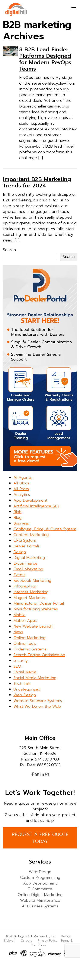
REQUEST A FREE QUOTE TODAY (40, 838)
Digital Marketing (29, 558)
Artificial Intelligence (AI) (36, 506)
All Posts (21, 489)
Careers (26, 940)
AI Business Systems (40, 906)
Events (19, 575)
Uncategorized (26, 689)
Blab (17, 512)
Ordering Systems (29, 649)
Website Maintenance (40, 900)
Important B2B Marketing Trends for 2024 (37, 182)
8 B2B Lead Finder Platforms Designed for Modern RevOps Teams (45, 59)
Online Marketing (29, 638)
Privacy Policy (47, 940)
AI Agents (22, 477)
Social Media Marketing (34, 678)
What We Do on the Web (37, 706)
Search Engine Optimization (39, 655)
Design (19, 552)
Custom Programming (40, 877)
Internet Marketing (30, 592)
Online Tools (24, 643)
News (18, 632)
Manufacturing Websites (35, 609)
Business (21, 523)
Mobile (19, 615)
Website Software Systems (37, 701)
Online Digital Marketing (40, 895)
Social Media (24, 672)
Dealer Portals (26, 546)
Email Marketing (28, 569)
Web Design (24, 695)
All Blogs (21, 483)
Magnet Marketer (29, 598)
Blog (17, 517)
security (20, 661)
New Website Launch (32, 626)
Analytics (21, 495)
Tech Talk (22, 684)
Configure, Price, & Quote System (44, 529)
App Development (30, 500)
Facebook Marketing (32, 580)
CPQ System (24, 540)
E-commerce (25, 563)
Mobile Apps (25, 621)
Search (9, 250)
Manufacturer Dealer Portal (38, 603)
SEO (17, 666)
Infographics (24, 586)
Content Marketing (31, 535)
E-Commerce (40, 889)
